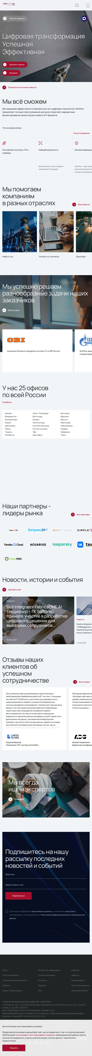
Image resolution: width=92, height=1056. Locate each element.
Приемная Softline (79, 990)
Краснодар (65, 423)
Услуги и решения (81, 133)
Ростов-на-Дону (40, 429)
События (75, 970)
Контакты (42, 980)
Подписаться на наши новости (22, 87)
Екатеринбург (11, 420)
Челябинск (10, 435)
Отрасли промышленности (14, 980)
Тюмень (8, 432)
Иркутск (64, 420)
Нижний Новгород (41, 426)
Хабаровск (65, 432)
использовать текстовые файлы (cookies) (35, 1035)
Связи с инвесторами (12, 990)
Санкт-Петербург (41, 413)
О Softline (6, 402)
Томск (63, 435)
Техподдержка (78, 980)
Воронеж (65, 416)
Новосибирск (67, 426)
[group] (18, 157)
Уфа (34, 432)
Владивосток (10, 416)
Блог (40, 990)
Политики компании (80, 985)
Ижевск (36, 420)
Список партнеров (46, 975)
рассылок (70, 911)
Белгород (65, 413)
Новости (75, 975)
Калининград (39, 423)
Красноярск (10, 426)
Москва (8, 413)
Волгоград (37, 416)
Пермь (8, 429)
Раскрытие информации (49, 970)
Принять (14, 1048)
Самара (64, 429)
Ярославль (37, 435)
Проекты (6, 985)
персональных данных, (42, 911)
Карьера (42, 985)
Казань (8, 423)
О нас (5, 970)
